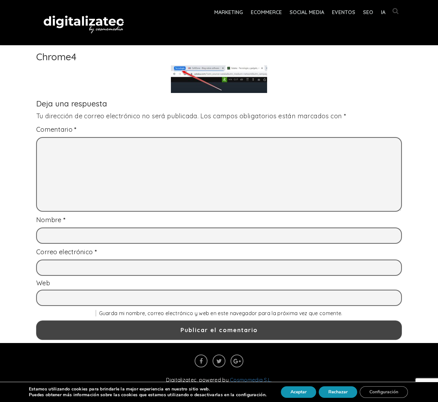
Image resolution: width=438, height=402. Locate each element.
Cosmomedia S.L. (251, 380)
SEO (368, 12)
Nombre (51, 220)
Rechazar (338, 392)
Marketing (228, 12)
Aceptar (299, 392)
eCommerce (266, 12)
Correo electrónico (66, 252)
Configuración (383, 392)
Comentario (56, 129)
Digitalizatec (181, 380)
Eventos (343, 12)
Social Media (307, 12)
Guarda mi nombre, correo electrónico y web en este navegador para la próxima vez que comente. (220, 313)
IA (383, 12)
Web (43, 283)
